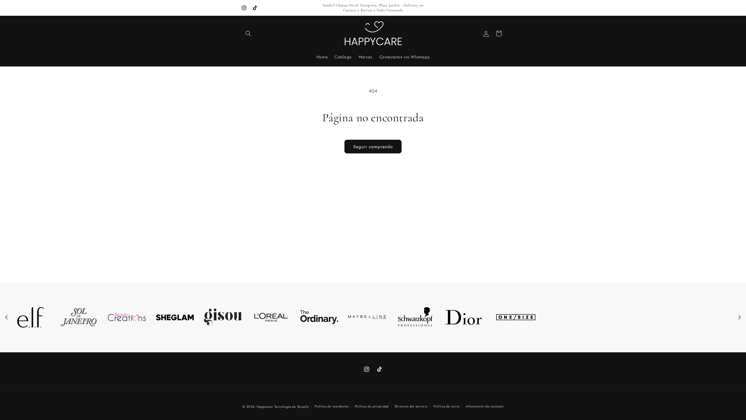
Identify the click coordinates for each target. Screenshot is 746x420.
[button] (248, 33)
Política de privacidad (371, 406)
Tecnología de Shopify (292, 406)
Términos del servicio (411, 406)
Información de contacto (485, 406)
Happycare (265, 406)
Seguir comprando (373, 147)
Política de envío (447, 406)
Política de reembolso (332, 406)
